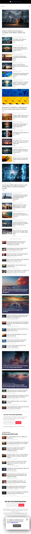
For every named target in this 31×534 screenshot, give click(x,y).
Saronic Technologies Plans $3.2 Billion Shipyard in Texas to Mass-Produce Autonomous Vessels (16, 449)
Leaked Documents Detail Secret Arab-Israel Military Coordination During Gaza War (20, 151)
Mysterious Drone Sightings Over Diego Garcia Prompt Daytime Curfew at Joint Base (15, 385)
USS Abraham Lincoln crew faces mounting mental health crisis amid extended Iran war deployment (20, 197)
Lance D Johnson (15, 465)
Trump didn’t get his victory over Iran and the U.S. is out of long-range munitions (15, 366)
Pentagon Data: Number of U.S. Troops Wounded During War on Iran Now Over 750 (20, 49)
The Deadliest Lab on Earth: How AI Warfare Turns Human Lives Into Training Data (21, 142)
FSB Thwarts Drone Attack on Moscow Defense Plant (19, 40)
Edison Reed (9, 28)
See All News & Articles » (15, 238)
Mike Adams (20, 139)
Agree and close (17, 525)
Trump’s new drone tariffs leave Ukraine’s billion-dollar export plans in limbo (16, 341)
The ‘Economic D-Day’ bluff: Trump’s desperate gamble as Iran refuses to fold (18, 260)
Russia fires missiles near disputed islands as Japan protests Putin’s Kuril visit (17, 254)
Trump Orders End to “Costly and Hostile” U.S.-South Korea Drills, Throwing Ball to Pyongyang (20, 83)
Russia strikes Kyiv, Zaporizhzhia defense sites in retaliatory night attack (20, 232)
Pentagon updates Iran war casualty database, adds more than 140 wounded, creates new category (17, 456)
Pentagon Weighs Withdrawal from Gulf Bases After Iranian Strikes (21, 116)
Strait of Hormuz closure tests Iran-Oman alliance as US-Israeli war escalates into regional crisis (16, 463)
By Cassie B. (14, 256)
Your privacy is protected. (8, 426)
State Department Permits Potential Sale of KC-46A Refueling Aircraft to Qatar (17, 249)
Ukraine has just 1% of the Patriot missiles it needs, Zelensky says (20, 159)
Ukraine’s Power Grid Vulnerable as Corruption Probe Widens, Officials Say (13, 31)
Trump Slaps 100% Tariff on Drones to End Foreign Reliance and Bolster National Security (14, 186)
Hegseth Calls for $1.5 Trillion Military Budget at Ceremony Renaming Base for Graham (20, 206)
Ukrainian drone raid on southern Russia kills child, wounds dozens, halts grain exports (17, 391)
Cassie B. (19, 71)
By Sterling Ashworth (16, 409)
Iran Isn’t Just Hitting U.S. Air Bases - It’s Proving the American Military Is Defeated (16, 481)
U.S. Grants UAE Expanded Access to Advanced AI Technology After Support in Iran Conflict (17, 443)
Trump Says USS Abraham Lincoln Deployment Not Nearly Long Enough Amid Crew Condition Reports (18, 323)
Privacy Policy (14, 522)
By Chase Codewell (15, 348)
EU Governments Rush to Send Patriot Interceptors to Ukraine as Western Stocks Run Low (20, 223)
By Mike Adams (15, 319)
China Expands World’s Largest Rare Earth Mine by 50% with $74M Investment (18, 407)
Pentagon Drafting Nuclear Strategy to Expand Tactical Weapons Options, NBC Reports (17, 396)
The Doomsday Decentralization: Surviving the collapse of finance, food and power (17, 492)
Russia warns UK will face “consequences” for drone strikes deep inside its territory (14, 108)
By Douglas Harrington (16, 251)
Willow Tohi (20, 193)
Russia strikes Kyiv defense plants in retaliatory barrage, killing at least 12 (21, 75)
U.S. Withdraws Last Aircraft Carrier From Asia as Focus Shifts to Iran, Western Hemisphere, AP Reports (15, 291)
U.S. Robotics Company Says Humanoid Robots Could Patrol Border (20, 57)
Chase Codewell (15, 445)
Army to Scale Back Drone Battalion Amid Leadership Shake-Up (20, 66)
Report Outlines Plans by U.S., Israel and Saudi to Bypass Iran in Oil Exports (20, 215)
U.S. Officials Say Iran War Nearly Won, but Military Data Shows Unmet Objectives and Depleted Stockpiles (17, 475)
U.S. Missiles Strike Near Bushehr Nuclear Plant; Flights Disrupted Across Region (16, 487)
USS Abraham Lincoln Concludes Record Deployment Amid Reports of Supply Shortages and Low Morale (16, 243)
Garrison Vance (20, 37)
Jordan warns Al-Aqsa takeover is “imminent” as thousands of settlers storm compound (18, 271)
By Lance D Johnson (15, 262)
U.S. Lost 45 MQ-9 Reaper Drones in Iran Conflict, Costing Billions (16, 346)
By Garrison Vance (15, 245)
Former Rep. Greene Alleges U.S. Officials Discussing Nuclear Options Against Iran (20, 125)
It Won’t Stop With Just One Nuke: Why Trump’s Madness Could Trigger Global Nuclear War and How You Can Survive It (18, 316)
